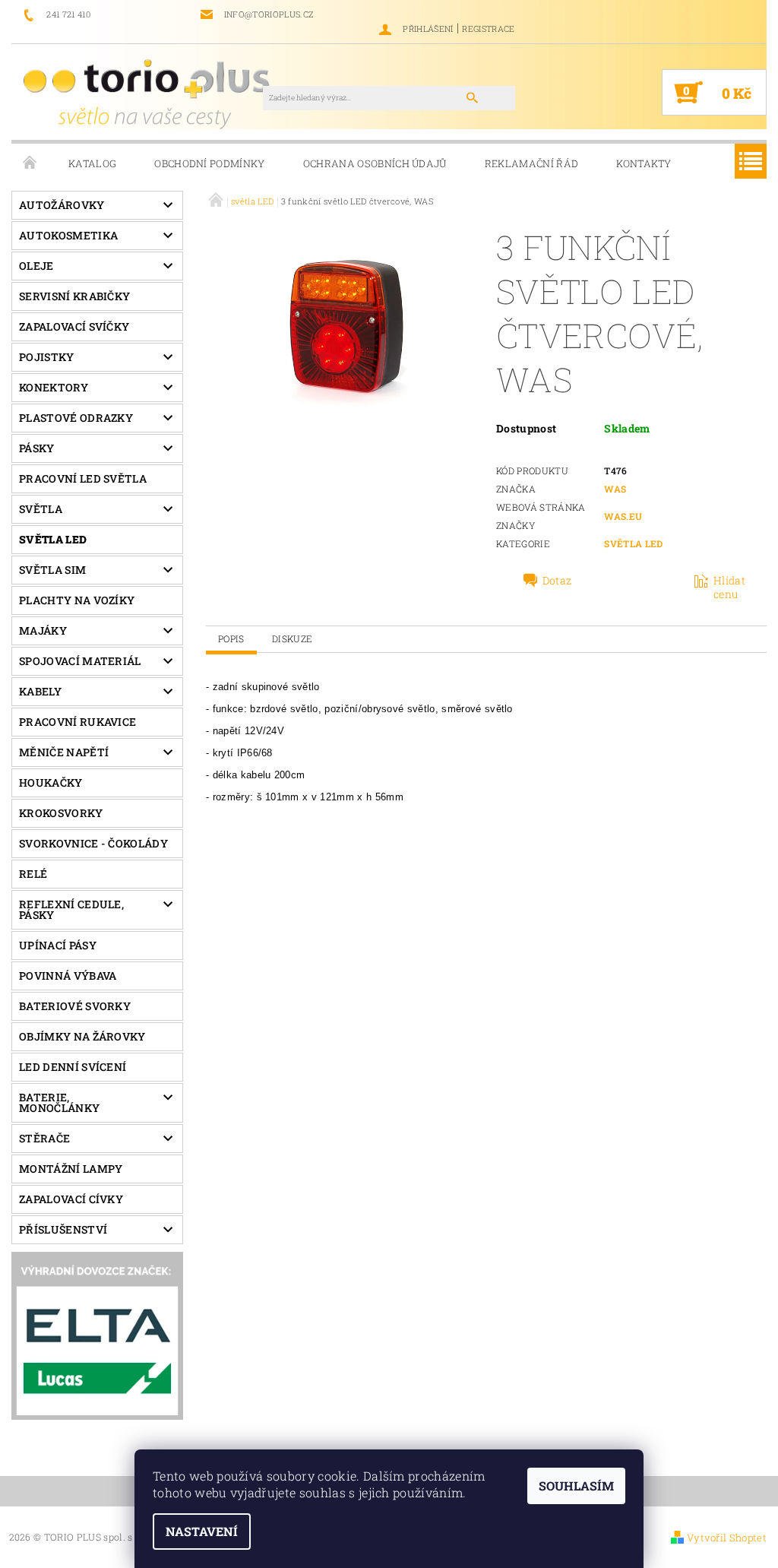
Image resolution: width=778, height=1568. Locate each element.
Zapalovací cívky (71, 1199)
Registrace (488, 28)
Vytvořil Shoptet (727, 1537)
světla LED (53, 539)
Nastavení (202, 1531)
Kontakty (644, 163)
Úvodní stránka (30, 163)
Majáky (43, 630)
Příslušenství (63, 1229)
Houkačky (51, 782)
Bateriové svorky (75, 1006)
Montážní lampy (70, 1168)
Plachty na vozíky (76, 600)
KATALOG (92, 163)
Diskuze (292, 638)
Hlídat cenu (729, 587)
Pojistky (46, 357)
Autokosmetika (68, 235)
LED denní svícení (72, 1067)
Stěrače (44, 1138)
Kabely (40, 691)
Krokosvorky (61, 813)
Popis (231, 638)
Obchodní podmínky (209, 163)
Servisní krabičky (74, 296)
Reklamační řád (531, 163)
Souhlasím (576, 1486)
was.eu (623, 516)
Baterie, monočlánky (59, 1102)
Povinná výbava (67, 975)
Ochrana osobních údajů (375, 163)
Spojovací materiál (80, 661)
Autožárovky (62, 205)
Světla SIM (52, 569)
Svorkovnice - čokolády (93, 843)
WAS (615, 489)
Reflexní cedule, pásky (71, 909)
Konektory (53, 387)
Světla (40, 509)
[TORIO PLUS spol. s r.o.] (149, 93)
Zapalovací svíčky (74, 326)
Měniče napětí (64, 752)
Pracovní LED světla (83, 478)
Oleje (36, 265)
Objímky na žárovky (82, 1036)
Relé (33, 873)
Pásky (37, 448)
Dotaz (557, 581)
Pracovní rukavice (77, 721)
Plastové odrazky (76, 417)
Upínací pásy (57, 945)
